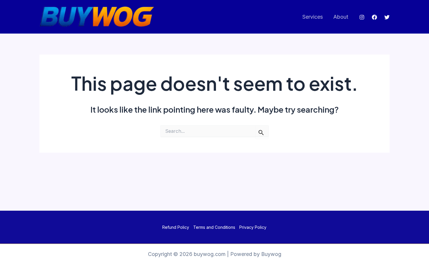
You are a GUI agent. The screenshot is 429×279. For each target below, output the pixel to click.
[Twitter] (387, 17)
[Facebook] (374, 17)
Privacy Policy (252, 227)
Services (312, 17)
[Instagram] (362, 17)
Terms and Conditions (214, 227)
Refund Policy (175, 227)
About (340, 17)
